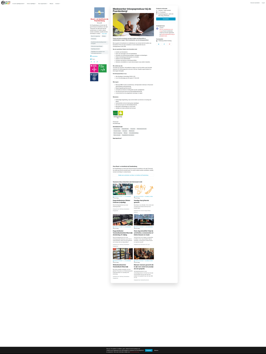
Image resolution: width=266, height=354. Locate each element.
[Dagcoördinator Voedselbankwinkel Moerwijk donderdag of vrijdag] (123, 219)
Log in (263, 2)
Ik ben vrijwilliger (31, 3)
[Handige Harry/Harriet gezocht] (144, 189)
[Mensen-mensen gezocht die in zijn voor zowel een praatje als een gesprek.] (144, 253)
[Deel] (158, 44)
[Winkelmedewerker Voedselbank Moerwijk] (123, 253)
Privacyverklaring (134, 352)
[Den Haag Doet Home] (5, 2)
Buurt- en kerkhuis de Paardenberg (99, 20)
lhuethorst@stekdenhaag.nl (168, 34)
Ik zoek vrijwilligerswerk (18, 3)
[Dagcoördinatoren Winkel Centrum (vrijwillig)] (123, 189)
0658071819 (164, 36)
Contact (57, 3)
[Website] (91, 62)
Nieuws (51, 3)
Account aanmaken (255, 2)
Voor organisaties (42, 3)
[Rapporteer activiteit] (169, 44)
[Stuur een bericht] (94, 62)
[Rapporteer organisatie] (97, 62)
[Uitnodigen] (164, 44)
